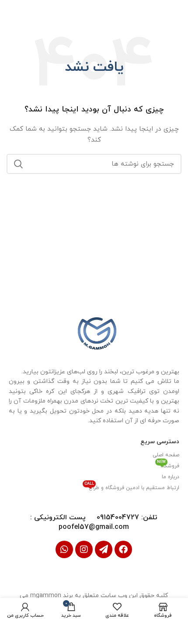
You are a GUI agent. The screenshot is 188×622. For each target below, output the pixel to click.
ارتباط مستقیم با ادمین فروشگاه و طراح (131, 487)
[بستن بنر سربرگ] (11, 11)
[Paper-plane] (103, 549)
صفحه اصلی (166, 455)
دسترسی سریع (159, 442)
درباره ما (170, 476)
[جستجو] (18, 164)
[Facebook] (123, 549)
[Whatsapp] (64, 549)
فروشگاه (168, 465)
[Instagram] (84, 549)
